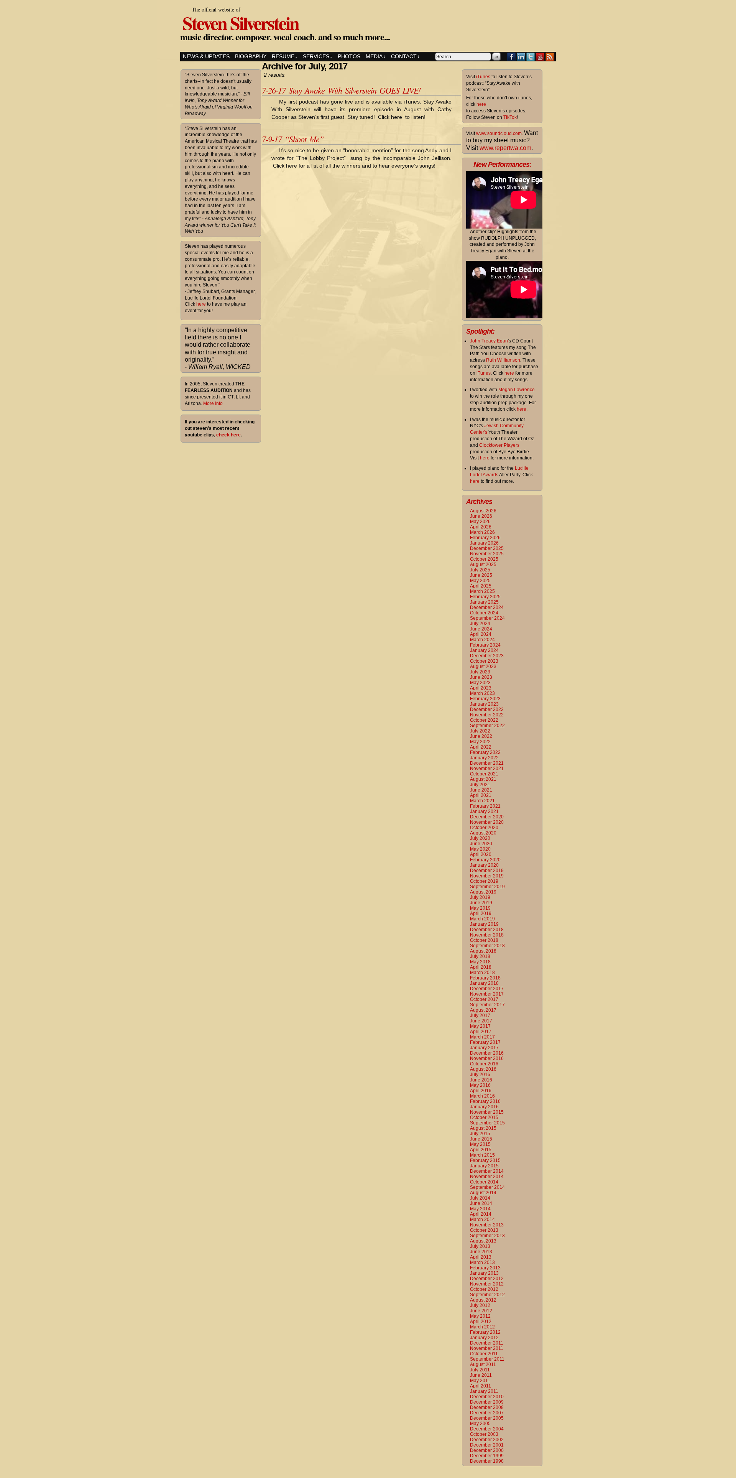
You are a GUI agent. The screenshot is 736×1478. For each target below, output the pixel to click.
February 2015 (485, 1160)
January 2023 (484, 704)
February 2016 (485, 1101)
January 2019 (484, 924)
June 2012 (481, 1310)
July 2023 (480, 672)
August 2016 (483, 1069)
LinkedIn (521, 56)
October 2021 (484, 774)
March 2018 (482, 972)
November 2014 (487, 1176)
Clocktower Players (499, 445)
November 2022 (487, 715)
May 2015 (480, 1144)
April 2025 (480, 586)
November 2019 (487, 876)
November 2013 (487, 1225)
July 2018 (480, 956)
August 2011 (483, 1364)
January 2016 (484, 1106)
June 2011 (481, 1375)
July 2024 (480, 623)
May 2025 (480, 580)
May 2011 (480, 1380)
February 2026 (485, 537)
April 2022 (480, 747)
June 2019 (481, 902)
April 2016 (480, 1090)
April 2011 (480, 1386)
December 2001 (487, 1445)
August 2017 (483, 1010)
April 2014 (480, 1214)
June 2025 (481, 575)
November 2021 (487, 768)
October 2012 (484, 1289)
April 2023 (480, 688)
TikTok (510, 117)
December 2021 (487, 763)
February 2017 (485, 1042)
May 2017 (480, 1026)
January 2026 (484, 543)
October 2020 (484, 827)
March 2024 (482, 639)
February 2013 (485, 1268)
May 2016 (480, 1085)
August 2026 (483, 511)
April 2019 (480, 913)
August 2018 (483, 951)
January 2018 (484, 983)
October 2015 (484, 1117)
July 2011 (480, 1370)
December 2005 (487, 1418)
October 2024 (484, 613)
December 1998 (487, 1461)
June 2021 (481, 790)
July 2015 (480, 1133)
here (201, 304)
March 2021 (482, 800)
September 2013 (487, 1235)
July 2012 (480, 1305)
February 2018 (485, 978)
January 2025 (484, 602)
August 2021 (483, 779)
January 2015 (484, 1166)
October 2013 (484, 1230)
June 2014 (481, 1203)
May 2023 (480, 682)
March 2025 (482, 591)
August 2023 (483, 666)
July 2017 (480, 1015)
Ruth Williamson (503, 360)
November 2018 (487, 935)
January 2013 (484, 1273)
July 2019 (480, 897)
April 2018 (480, 967)
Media (376, 56)
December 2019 (487, 870)
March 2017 (482, 1037)
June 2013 (481, 1251)
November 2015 (487, 1112)
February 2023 (485, 698)
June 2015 (481, 1139)
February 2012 (485, 1332)
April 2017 (480, 1031)
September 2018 (487, 945)
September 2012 (487, 1294)
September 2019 (487, 886)
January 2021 (484, 811)
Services (317, 56)
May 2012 (480, 1316)
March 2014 (482, 1219)
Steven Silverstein (240, 22)
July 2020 (480, 838)
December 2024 (487, 607)
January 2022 (484, 757)
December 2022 (487, 709)
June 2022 (481, 736)
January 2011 (484, 1391)
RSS (550, 56)
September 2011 (487, 1359)
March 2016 (482, 1096)
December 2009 (487, 1402)
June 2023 (481, 677)
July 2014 (480, 1198)
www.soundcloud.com (499, 133)
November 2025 (487, 553)
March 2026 (482, 532)
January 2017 (484, 1047)
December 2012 (487, 1278)
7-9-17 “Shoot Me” (293, 139)
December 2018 (487, 929)
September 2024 (487, 618)
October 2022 (484, 720)
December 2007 (487, 1412)
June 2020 (481, 843)
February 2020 (485, 859)
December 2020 (487, 817)
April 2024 (480, 634)
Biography (250, 56)
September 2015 (487, 1123)
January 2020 (484, 865)
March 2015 (482, 1155)
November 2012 (487, 1284)
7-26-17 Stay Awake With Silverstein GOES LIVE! (341, 90)
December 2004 (487, 1429)
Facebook (511, 56)
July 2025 (480, 570)
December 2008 (487, 1407)
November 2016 (487, 1058)
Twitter (531, 56)
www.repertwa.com (505, 148)
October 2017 (484, 999)
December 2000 (487, 1450)
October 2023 (484, 661)
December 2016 (487, 1053)
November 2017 (487, 994)
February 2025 (485, 596)
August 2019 (483, 892)
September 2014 (487, 1187)
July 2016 (480, 1074)
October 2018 (484, 940)
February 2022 (485, 752)
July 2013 (480, 1246)
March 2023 (482, 693)
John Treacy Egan (489, 341)
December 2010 (487, 1396)
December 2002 (487, 1439)
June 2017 (481, 1021)
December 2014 (487, 1171)
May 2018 (480, 961)
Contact (405, 56)
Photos (349, 56)
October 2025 (484, 559)
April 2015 (480, 1149)
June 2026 (481, 516)
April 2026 (480, 527)
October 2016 (484, 1064)
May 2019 (480, 908)
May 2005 (480, 1423)
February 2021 (485, 806)
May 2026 (480, 521)
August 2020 (483, 833)
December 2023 (487, 655)
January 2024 (484, 650)
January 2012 (484, 1337)
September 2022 (487, 725)
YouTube (540, 56)
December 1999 (487, 1455)
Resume (284, 56)
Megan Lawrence (516, 389)
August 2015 (483, 1128)
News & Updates (206, 56)
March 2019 (482, 919)
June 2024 (481, 629)
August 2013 (483, 1241)
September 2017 (487, 1004)
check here (228, 435)
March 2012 (482, 1327)
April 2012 (480, 1321)
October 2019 (484, 881)
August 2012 (483, 1300)
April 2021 (480, 795)
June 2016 (481, 1080)
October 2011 (484, 1353)
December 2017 (487, 988)
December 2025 (487, 548)
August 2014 (483, 1192)
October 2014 (484, 1182)
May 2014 (480, 1208)
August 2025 (483, 564)
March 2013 (482, 1262)
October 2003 (484, 1434)
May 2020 (480, 849)
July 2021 (480, 784)
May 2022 (480, 741)
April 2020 (480, 854)
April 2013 (480, 1257)
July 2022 (480, 731)
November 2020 (487, 822)
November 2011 (486, 1348)
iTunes (483, 76)
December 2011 (486, 1343)
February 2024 (485, 645)
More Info (213, 403)
